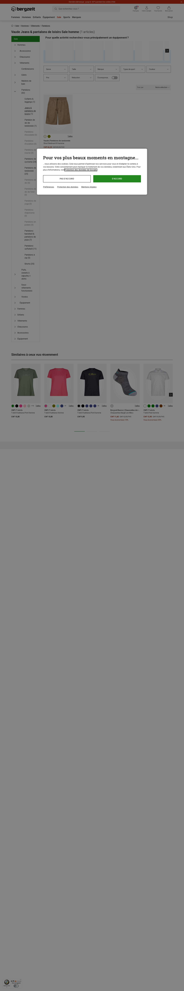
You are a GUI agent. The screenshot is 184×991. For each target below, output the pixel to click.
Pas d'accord (67, 179)
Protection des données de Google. (80, 170)
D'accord (117, 179)
